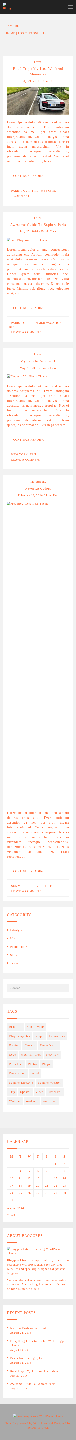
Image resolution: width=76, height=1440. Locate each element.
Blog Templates (19, 1036)
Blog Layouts (35, 1026)
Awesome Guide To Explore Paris (38, 225)
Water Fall (55, 1092)
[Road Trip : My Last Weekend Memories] (38, 100)
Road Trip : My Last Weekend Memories (37, 1371)
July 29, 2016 (31, 81)
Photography (38, 481)
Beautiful (15, 1026)
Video (39, 1092)
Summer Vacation (47, 322)
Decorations (57, 1036)
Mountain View (31, 1054)
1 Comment (20, 195)
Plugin (46, 1064)
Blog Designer (20, 1288)
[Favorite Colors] (38, 653)
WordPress (50, 1101)
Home (10, 33)
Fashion (14, 1045)
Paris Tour (20, 190)
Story (13, 955)
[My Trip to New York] (27, 376)
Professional (17, 1073)
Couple (39, 1036)
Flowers (30, 1045)
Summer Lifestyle (27, 886)
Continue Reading (29, 175)
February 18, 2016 (31, 495)
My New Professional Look (28, 1328)
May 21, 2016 (29, 368)
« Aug (11, 1214)
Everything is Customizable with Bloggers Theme (38, 1343)
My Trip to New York (38, 361)
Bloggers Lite (16, 1260)
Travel (38, 61)
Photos (32, 1064)
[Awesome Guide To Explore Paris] (27, 239)
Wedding (15, 1101)
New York (19, 454)
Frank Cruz (48, 231)
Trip (35, 190)
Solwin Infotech (38, 1427)
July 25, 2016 (29, 231)
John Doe (49, 81)
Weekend (48, 190)
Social (35, 1073)
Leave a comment (26, 332)
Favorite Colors (38, 488)
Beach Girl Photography (26, 1358)
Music (14, 938)
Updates (25, 1092)
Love (12, 1054)
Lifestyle (16, 930)
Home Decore (49, 1045)
